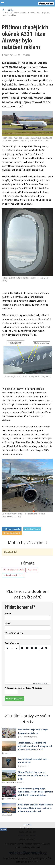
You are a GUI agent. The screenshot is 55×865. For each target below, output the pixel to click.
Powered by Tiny (40, 683)
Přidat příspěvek (15, 698)
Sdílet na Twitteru (33, 529)
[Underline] (16, 647)
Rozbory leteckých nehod (13, 575)
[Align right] (31, 647)
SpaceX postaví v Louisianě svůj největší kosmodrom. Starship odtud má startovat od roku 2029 (35, 746)
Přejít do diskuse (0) (12, 533)
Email (7, 623)
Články (10, 10)
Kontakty (27, 824)
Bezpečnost (32, 570)
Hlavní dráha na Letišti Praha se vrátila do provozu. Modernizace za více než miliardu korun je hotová (35, 808)
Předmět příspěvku (14, 633)
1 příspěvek (34, 737)
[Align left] (22, 647)
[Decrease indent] (42, 647)
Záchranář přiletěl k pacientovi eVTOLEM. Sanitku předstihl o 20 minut (33, 775)
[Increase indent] (46, 647)
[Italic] (12, 647)
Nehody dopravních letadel (13, 570)
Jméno (8, 613)
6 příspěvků (18, 782)
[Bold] (7, 647)
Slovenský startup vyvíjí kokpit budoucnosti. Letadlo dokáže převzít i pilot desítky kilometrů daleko (35, 791)
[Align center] (27, 647)
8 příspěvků (18, 799)
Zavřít (3, 829)
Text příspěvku (12, 643)
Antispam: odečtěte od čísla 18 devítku (23, 688)
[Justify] (36, 647)
